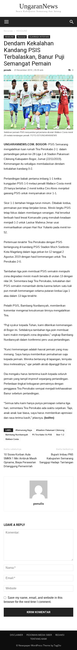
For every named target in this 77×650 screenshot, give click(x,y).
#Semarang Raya (24, 430)
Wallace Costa (12, 439)
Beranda (8, 30)
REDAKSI (59, 635)
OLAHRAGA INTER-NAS (39, 36)
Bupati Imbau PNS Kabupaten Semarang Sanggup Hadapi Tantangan (56, 458)
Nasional (22, 36)
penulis (7, 70)
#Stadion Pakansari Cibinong (50, 430)
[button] (72, 22)
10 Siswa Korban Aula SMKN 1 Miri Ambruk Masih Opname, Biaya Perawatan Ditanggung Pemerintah (20, 460)
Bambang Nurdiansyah (16, 434)
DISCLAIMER (16, 635)
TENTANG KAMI (38, 638)
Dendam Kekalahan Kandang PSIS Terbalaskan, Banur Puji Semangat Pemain (34, 53)
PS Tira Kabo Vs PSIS (42, 434)
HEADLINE (21, 30)
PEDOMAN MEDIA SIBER (39, 635)
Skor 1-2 (60, 434)
